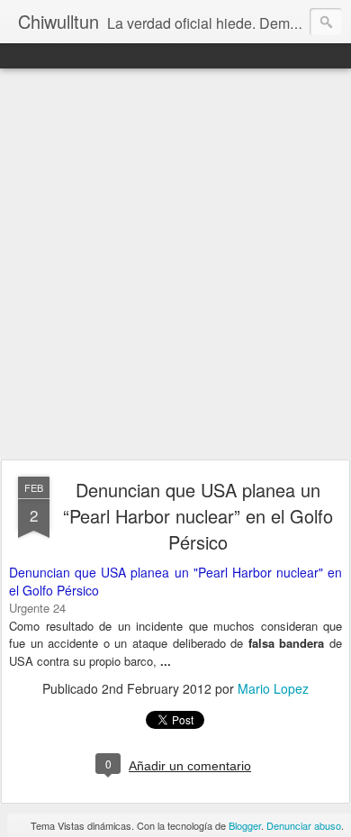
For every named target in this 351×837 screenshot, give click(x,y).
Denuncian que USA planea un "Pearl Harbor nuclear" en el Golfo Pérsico (175, 581)
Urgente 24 (37, 607)
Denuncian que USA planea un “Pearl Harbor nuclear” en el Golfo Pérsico (198, 516)
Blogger (245, 825)
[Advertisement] (175, 265)
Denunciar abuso (303, 825)
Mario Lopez (273, 688)
